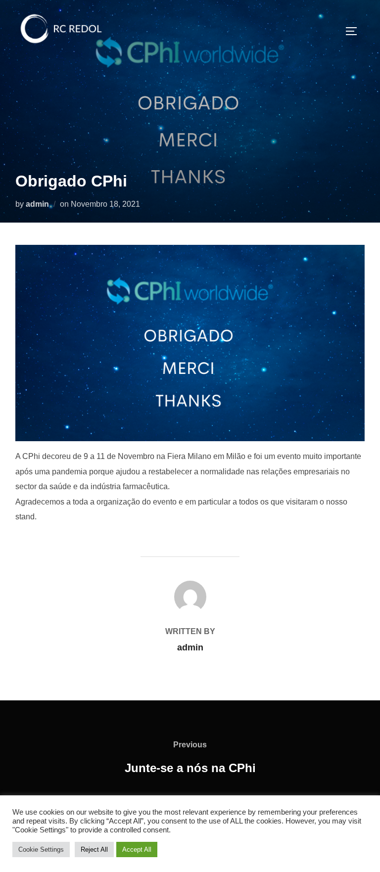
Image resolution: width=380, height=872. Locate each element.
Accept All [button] (136, 849)
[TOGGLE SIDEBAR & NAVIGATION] (355, 31)
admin (37, 204)
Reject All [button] (94, 849)
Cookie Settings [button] (41, 849)
